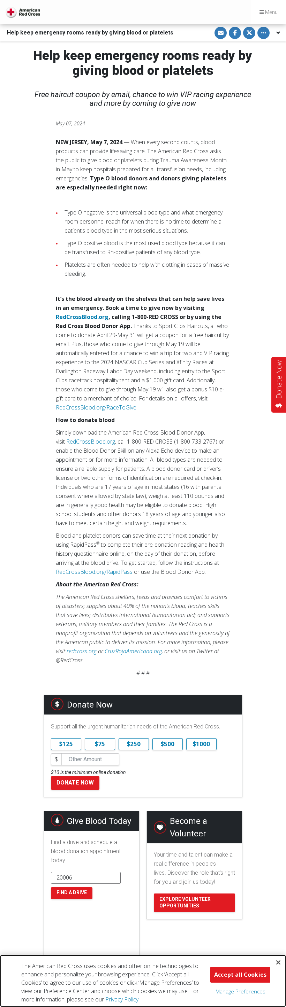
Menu (271, 12)
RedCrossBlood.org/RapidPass (94, 572)
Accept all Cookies (240, 974)
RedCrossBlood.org (90, 441)
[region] (143, 981)
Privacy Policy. (122, 999)
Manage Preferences (240, 991)
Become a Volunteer (188, 827)
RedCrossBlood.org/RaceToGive (96, 407)
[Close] (278, 962)
